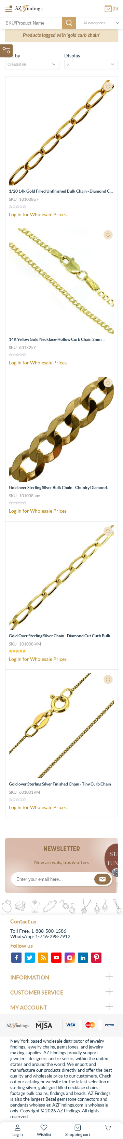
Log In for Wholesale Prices (38, 214)
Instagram (70, 958)
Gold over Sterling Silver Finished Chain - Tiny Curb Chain (60, 784)
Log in (17, 1134)
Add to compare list (108, 86)
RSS (43, 958)
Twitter (30, 958)
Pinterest (96, 958)
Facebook (16, 958)
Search (69, 23)
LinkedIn (83, 958)
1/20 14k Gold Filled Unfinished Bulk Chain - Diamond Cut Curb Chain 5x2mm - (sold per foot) (61, 193)
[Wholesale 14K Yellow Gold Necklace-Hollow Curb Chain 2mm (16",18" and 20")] (61, 281)
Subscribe (102, 879)
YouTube (56, 958)
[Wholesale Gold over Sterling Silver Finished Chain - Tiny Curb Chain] (61, 725)
